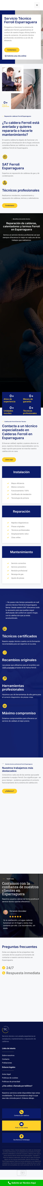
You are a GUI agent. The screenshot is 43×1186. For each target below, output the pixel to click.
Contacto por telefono (21, 1115)
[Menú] (37, 5)
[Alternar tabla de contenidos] (21, 1173)
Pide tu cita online (21, 1127)
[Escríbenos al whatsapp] (21, 1136)
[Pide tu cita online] (21, 1124)
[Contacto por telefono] (21, 1112)
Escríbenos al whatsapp (21, 1140)
